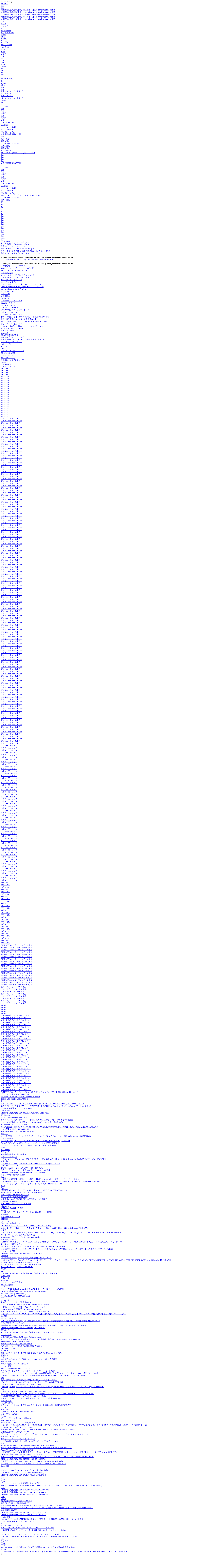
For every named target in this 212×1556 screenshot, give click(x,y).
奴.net (3, 52)
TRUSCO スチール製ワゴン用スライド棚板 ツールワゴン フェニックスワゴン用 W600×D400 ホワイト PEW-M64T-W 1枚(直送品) (51, 1485)
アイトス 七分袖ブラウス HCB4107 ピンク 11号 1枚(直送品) (24, 1470)
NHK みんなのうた (8, 1348)
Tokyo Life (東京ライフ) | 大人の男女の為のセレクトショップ (25, 321)
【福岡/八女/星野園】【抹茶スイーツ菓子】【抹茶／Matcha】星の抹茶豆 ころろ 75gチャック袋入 (40, 1179)
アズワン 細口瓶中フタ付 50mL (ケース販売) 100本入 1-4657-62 (25, 1304)
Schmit (3, 1407)
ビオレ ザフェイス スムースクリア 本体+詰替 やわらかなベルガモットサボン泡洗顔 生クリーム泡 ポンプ (42, 1104)
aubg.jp (3, 83)
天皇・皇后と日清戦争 (10, 1414)
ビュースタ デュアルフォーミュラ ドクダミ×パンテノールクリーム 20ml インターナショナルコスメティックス (44, 1434)
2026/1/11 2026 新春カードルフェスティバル (18, 153)
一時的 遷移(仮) (7, 78)
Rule (2, 1443)
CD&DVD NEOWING (9, 335)
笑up (2, 81)
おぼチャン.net (6, 45)
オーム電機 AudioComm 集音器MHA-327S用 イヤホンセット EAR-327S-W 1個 (31, 1505)
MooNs (3, 1287)
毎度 (2, 136)
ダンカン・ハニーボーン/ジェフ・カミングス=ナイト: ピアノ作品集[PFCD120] (32, 1382)
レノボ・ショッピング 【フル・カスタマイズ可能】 (22, 284)
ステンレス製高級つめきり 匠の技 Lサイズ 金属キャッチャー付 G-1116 (29, 1273)
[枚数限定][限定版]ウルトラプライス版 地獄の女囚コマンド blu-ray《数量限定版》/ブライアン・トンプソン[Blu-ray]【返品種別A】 (52, 1387)
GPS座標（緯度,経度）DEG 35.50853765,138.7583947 (21, 1454)
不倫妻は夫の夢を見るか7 (11, 1223)
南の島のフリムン (8, 1330)
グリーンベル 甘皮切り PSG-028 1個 (15, 1094)
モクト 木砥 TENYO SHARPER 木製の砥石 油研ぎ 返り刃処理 (25, 251)
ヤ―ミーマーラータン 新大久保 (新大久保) (18, 1235)
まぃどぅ (4, 28)
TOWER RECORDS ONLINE (12, 328)
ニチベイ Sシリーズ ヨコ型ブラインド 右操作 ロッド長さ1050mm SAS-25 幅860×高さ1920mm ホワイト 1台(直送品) (46, 1106)
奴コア (3, 54)
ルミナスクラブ (7, 348)
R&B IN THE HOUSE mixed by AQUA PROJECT (19, 1262)
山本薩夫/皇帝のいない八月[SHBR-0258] (16, 1432)
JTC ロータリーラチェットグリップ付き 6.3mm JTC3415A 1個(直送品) (28, 1145)
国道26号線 (5, 141)
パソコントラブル (8, 132)
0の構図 (4, 1316)
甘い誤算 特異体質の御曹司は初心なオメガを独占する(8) (23, 1396)
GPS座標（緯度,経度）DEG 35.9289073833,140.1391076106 (23, 1515)
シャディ (4, 333)
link (2, 6)
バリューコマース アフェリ (12, 98)
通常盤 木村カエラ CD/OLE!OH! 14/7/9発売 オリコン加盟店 (24, 1199)
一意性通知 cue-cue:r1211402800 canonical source (19, 266)
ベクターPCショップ (9, 312)
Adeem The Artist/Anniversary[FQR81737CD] (17, 1450)
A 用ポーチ (5, 1278)
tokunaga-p (5, 1206)
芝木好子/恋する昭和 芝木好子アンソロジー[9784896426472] (24, 1391)
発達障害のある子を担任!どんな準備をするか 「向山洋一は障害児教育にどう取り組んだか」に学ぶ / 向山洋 (43, 1325)
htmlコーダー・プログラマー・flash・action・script (20, 195)
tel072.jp (4, 41)
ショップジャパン (8, 366)
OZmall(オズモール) (8, 303)
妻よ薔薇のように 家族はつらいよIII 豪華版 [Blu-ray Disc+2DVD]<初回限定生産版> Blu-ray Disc (38, 1429)
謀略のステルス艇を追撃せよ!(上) (14, 1117)
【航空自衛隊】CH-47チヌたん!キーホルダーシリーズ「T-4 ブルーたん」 (30, 1441)
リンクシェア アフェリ (10, 93)
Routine (3, 1416)
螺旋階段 (4, 1214)
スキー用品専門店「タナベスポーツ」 (16, 1015)
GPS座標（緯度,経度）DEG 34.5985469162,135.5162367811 (23, 1459)
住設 (2, 21)
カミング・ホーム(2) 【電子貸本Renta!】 (17, 1267)
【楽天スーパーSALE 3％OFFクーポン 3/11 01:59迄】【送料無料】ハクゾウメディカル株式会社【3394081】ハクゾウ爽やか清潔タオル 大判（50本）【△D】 (63, 1314)
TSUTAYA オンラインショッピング (15, 270)
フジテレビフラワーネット (11, 342)
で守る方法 (5, 1111)
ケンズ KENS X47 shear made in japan (15, 244)
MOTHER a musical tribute (10, 1166)
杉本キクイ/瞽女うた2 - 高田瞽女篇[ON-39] (17, 1131)
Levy (3, 1468)
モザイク (4, 1541)
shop (2, 87)
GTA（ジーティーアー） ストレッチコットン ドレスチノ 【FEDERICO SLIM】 (32, 1184)
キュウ (3, 24)
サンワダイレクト (8, 358)
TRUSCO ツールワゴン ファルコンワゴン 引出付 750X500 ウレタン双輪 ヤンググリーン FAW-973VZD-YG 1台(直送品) (47, 1457)
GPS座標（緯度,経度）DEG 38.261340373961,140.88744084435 (25, 1494)
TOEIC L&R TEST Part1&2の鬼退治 (14, 1099)
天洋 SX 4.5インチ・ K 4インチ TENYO (16, 246)
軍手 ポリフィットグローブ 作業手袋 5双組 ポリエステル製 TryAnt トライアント (32, 1353)
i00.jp (3, 85)
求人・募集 (5, 146)
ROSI (3, 1488)
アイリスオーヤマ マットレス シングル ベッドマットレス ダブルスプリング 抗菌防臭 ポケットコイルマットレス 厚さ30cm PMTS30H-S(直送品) (57, 1249)
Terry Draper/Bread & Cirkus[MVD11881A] (16, 1341)
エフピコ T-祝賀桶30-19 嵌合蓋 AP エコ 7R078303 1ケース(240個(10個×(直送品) (32, 1122)
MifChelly (4, 1280)
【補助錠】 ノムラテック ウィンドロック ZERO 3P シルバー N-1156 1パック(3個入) (33, 1530)
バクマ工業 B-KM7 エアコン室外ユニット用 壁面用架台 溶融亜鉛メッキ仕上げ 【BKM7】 (36, 1448)
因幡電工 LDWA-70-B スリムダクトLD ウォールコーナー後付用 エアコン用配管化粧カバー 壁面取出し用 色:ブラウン (47, 1508)
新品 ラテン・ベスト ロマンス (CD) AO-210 (18, 1439)
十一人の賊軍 (6, 1366)
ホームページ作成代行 (10, 127)
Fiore (3, 1188)
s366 (2, 62)
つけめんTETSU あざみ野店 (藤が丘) (15, 1296)
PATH (3, 1357)
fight (2, 1378)
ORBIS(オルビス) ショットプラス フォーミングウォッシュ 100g (26, 1226)
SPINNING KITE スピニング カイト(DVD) (17, 1427)
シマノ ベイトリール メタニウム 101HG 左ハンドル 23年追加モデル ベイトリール (33, 1246)
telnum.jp (4, 39)
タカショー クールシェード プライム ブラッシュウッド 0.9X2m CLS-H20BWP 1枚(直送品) (36, 1405)
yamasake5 (5, 1300)
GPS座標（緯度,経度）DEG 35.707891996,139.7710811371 (23, 1328)
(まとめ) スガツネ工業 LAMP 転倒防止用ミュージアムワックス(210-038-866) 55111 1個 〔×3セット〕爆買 (42, 1519)
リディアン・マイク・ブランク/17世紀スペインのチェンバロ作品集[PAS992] (31, 1398)
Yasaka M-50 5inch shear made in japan (15, 242)
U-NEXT (4, 362)
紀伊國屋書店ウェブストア (11, 301)
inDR (3, 1271)
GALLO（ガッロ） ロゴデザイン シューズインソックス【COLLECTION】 (30, 1143)
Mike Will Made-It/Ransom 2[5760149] (15, 1195)
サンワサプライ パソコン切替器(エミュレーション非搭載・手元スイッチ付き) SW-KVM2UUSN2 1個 (40, 1339)
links (2, 155)
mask (3, 74)
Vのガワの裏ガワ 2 (8, 1318)
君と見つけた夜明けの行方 (11, 1244)
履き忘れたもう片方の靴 (10, 1217)
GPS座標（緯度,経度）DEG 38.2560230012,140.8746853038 (23, 1173)
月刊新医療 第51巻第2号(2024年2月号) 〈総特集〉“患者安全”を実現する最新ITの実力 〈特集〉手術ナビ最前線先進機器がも (49, 1127)
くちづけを (5, 1409)
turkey (3, 72)
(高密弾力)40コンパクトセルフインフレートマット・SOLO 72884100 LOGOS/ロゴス (34, 1190)
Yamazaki (4, 1256)
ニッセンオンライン (9, 282)
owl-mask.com (6, 31)
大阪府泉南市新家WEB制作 (12, 134)
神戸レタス (5, 882)
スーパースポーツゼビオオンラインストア (17, 275)
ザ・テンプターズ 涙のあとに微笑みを (16, 1418)
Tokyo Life (5, 376)
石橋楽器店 (5, 296)
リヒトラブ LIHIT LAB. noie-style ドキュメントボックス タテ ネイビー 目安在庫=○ (33, 1289)
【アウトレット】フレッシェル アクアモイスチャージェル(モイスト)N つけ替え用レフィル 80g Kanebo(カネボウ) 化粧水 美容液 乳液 (53, 1159)
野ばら (3, 1101)
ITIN (2, 1298)
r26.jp (3, 37)
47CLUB (4, 346)
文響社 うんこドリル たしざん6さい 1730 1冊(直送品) (22, 1168)
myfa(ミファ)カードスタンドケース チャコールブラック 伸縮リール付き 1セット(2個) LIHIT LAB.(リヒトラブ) (44, 1228)
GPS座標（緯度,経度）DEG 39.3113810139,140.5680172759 (23, 1475)
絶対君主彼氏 (6, 1335)
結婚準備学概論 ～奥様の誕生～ (13, 1154)
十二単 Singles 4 (7, 1285)
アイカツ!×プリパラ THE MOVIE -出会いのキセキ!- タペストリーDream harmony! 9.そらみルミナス (39, 1537)
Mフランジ (5, 1351)
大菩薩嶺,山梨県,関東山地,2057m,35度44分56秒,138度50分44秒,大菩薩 (28, 10)
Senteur (3, 1210)
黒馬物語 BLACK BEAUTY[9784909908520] (18, 1412)
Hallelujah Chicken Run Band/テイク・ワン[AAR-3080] (21, 1192)
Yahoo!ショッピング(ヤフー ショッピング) (17, 268)
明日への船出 (6, 1361)
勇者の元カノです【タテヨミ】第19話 (16, 1204)
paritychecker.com (7, 33)
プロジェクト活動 (8, 1251)
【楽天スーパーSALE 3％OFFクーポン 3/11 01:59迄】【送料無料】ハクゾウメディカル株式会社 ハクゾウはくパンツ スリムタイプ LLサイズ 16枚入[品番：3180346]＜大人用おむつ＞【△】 (75, 1425)
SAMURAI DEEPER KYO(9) (12, 1208)
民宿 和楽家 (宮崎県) (9, 1510)
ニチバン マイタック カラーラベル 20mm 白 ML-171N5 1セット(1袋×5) (28, 1371)
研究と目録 (5, 1150)
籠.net (3, 49)
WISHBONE (5, 1517)
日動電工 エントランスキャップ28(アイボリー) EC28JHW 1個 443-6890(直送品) (32, 1461)
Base (2, 1539)
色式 (2, 1389)
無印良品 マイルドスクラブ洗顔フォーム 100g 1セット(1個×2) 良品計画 (29, 1359)
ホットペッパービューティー (12, 324)
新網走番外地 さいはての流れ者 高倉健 (16, 1344)
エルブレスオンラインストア (12, 351)
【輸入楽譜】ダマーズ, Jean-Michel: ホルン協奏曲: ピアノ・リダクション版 (30, 1164)
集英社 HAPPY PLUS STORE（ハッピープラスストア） (23, 339)
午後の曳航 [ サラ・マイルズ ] (13, 1323)
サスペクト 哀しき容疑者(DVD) (13, 1294)
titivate (3, 1005)
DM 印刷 (4, 1219)
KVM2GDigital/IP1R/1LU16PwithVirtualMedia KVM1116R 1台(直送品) (27, 1445)
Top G (3, 1186)
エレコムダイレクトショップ (12, 337)
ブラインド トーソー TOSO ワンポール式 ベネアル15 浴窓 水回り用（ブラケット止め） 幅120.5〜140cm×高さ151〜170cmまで (50, 1373)
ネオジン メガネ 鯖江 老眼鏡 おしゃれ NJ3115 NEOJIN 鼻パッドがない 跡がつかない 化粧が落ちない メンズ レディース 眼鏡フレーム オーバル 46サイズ (61, 1233)
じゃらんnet (5, 294)
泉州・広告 (5, 139)
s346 (2, 60)
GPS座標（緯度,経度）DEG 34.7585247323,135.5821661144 (23, 1512)
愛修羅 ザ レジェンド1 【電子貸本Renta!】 (17, 1302)
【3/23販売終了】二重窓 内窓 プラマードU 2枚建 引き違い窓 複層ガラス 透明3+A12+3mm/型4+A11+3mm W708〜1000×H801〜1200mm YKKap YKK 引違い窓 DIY (64, 1551)
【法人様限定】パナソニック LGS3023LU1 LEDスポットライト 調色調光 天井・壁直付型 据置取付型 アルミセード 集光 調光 (50, 1181)
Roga (3, 1481)
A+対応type (5, 1276)
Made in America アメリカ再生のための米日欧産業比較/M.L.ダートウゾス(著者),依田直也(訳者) (38, 1547)
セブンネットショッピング (11, 280)
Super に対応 (6, 1466)
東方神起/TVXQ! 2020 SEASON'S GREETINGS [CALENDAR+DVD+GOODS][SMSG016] (35, 1141)
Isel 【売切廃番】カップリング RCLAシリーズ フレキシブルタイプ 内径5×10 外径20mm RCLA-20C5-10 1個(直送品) (46, 1136)
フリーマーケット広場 (10, 143)
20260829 (4, 4)
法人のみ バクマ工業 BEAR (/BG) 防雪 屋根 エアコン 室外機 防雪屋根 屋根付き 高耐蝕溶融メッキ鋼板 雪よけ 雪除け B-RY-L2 (50, 1321)
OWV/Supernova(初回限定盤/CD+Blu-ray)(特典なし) (21, 1309)
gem (2, 68)
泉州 (2, 111)
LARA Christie (6, 364)
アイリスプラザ (7, 273)
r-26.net (3, 35)
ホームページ (6, 106)
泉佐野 (3, 118)
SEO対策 (4, 125)
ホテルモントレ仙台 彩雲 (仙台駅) (14, 1197)
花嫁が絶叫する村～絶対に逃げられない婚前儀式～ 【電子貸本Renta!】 (29, 1380)
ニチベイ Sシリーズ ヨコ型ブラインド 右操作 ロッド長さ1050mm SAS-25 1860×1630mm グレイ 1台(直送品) (43, 1375)
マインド (4, 26)
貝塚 (2, 116)
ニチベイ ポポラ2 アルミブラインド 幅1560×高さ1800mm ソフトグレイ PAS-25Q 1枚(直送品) (37, 1120)
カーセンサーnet (7, 291)
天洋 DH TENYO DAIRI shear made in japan (17, 249)
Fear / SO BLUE (7, 1403)
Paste (3, 1497)
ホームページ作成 (8, 123)
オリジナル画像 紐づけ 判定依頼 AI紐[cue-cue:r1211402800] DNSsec (27, 259)
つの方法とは (6, 1401)
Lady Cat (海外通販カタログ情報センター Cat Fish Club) (22, 287)
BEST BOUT (6, 1221)
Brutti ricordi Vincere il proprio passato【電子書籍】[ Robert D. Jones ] (26, 1258)
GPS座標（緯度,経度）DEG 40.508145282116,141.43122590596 (25, 1113)
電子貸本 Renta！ (8, 330)
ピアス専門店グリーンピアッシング (15, 310)
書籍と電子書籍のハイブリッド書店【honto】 (19, 319)
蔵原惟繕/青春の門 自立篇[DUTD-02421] (16, 1501)
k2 (2, 58)
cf (1, 76)
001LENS (4, 368)
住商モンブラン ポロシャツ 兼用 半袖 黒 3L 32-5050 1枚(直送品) (26, 1170)
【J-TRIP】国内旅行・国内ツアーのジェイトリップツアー (24, 326)
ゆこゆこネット (7, 298)
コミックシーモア (8, 355)
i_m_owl (4, 66)
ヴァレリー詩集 (7, 1138)
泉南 (2, 120)
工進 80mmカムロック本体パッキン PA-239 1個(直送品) (22, 1473)
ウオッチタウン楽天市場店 (11, 1282)
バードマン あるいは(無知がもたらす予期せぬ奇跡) (21, 1384)
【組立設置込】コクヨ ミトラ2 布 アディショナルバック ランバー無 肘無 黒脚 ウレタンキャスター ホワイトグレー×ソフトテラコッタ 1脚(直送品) (58, 1452)
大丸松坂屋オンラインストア (12, 315)
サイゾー (4, 1134)
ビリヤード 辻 (6, 150)
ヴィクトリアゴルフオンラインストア (16, 277)
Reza (2, 1477)
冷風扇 (3, 1230)
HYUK (3, 1549)
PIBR (3, 1543)
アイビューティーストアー (11, 418)
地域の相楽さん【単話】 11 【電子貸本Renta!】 (19, 1422)
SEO (2, 104)
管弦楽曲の (5, 1115)
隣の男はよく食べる (9, 1239)
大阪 (2, 109)
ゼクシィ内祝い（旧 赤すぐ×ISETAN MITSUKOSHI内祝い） (25, 317)
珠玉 (2, 56)
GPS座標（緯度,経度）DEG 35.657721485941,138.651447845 (24, 1492)
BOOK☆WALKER (8, 353)
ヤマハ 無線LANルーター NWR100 (14, 1364)
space (3, 1148)
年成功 (3, 1269)
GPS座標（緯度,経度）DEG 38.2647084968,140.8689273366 (23, 1291)
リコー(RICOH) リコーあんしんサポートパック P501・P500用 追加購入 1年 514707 (33, 1464)
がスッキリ (5, 1152)
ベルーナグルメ (7, 344)
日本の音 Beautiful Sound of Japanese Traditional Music (21, 1337)
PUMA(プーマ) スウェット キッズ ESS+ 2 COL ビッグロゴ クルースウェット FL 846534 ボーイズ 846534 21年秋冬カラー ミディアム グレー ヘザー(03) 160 (61, 1242)
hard (2, 1523)
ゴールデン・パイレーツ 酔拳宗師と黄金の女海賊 (20, 1483)
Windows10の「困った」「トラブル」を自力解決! (20, 1237)
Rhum (3, 1479)
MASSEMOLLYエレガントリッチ (14, 1124)
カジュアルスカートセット (11, 1525)
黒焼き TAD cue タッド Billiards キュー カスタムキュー (22, 253)
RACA (3, 1499)
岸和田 (3, 113)
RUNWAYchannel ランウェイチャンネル (16, 945)
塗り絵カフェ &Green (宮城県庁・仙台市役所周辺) (20, 1097)
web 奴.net (5, 47)
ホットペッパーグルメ (10, 308)
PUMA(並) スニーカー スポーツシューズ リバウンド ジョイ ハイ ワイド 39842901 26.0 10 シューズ (39, 1092)
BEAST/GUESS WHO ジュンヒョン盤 (15, 1368)
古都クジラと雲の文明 (10, 1436)
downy (3, 1177)
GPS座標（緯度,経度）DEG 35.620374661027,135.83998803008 (25, 1490)
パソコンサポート (8, 130)
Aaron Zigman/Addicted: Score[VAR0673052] (17, 1521)
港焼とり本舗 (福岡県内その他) (13, 1175)
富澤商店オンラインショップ (12, 360)
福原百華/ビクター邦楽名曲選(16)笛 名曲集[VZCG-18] (22, 1346)
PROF (3, 1532)
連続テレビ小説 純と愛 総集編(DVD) (15, 1503)
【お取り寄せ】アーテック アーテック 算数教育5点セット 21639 (26, 1212)
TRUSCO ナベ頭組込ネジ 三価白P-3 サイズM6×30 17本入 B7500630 (27, 1528)
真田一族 (4, 1161)
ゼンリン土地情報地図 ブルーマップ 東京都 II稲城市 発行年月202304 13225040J (32, 1332)
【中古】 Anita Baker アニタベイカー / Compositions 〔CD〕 (24, 1307)
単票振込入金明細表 (9, 1201)
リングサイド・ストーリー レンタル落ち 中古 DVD (21, 1264)
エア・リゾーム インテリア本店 (13, 987)
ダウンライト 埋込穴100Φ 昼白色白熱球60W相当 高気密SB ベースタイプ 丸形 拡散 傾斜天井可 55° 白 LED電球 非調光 (47, 1394)
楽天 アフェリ (7, 96)
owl (2, 70)
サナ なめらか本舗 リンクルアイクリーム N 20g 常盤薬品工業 (25, 1311)
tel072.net (4, 43)
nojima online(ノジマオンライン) (13, 289)
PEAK (3, 1545)
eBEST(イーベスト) (8, 305)
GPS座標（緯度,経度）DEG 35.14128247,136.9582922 (21, 1253)
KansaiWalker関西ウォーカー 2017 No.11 (16, 1108)
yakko (3, 64)
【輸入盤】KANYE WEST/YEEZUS (15, 1129)
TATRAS (4, 1355)
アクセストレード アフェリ (12, 91)
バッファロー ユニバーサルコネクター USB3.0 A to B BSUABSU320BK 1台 (30, 1534)
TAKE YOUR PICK (8, 1420)
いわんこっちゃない (9, 1157)
